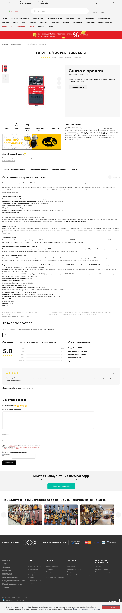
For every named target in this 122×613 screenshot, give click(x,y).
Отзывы (74, 170)
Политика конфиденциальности (106, 572)
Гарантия (98, 566)
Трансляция (90, 22)
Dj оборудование (104, 18)
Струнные (5, 22)
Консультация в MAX (61, 486)
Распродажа (20, 26)
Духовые (66, 22)
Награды (31, 578)
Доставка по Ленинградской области (79, 575)
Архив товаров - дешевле (77, 351)
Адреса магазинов (34, 572)
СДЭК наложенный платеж (55, 578)
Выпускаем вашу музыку (13, 580)
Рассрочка (49, 569)
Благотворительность (35, 581)
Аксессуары (77, 22)
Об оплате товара (52, 566)
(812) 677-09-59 (43, 3)
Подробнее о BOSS (75, 348)
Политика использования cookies (86, 609)
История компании (34, 566)
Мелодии (6, 570)
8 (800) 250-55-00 (26, 3)
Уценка (31, 26)
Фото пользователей (59, 170)
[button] (3, 515)
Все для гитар (38, 18)
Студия (15, 22)
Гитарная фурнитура (54, 18)
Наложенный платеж (53, 575)
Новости (6, 560)
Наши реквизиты (100, 575)
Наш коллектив (33, 569)
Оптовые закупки (10, 577)
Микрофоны (89, 18)
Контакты (31, 583)
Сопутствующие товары (39, 170)
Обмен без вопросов (102, 569)
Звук (79, 18)
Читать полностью (8, 161)
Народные (43, 22)
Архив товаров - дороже (77, 354)
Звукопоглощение (105, 22)
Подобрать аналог (77, 87)
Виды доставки (72, 566)
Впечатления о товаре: (12, 410)
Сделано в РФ (7, 26)
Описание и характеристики (15, 170)
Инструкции (8, 574)
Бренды (41, 26)
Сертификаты (32, 575)
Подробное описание (79, 140)
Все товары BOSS (74, 357)
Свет (24, 22)
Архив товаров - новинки (77, 361)
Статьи (50, 26)
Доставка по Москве (74, 572)
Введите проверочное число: (14, 452)
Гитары (4, 18)
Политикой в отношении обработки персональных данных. (21, 447)
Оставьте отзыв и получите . (38, 342)
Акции (5, 564)
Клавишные (70, 18)
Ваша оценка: (8, 406)
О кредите (49, 572)
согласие (12, 446)
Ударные (32, 22)
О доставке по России (74, 569)
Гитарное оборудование (20, 18)
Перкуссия (55, 22)
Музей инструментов (12, 584)
